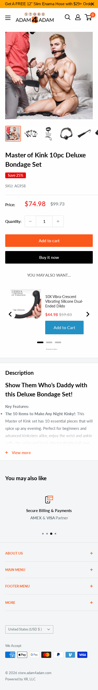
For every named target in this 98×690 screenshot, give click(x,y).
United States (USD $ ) (25, 629)
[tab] (40, 342)
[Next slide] (87, 314)
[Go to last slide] (10, 314)
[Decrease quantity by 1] (30, 221)
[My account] (77, 17)
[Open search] (68, 17)
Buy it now (49, 257)
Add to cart (49, 240)
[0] (88, 17)
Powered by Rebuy (49, 349)
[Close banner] (93, 4)
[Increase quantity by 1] (58, 221)
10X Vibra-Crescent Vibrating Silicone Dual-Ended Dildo (64, 301)
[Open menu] (7, 18)
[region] (49, 4)
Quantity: (13, 221)
